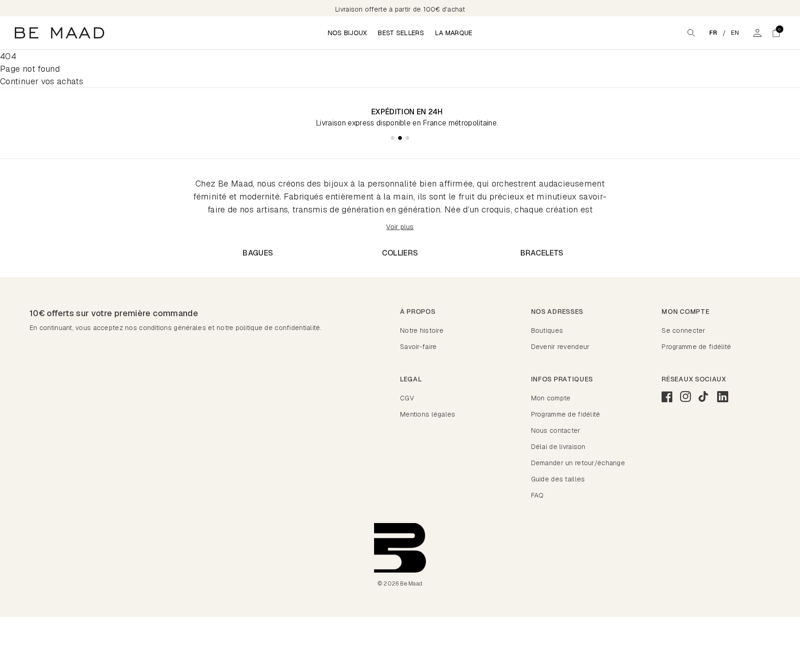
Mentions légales (427, 414)
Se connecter (683, 330)
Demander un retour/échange (578, 463)
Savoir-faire (418, 347)
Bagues (258, 253)
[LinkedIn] (722, 396)
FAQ (537, 495)
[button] (776, 33)
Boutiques (547, 330)
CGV (407, 398)
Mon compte (551, 398)
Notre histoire (422, 330)
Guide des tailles (558, 479)
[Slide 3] (407, 138)
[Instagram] (685, 396)
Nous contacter (556, 430)
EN (735, 33)
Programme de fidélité (696, 347)
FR (713, 33)
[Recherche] (691, 33)
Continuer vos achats (41, 81)
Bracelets (542, 253)
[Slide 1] (392, 138)
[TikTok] (704, 396)
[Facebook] (667, 396)
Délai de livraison (558, 447)
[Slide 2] (400, 138)
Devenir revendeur (560, 347)
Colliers (400, 253)
